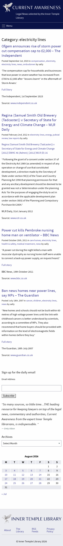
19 (23, 479)
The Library (20, 530)
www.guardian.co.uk (21, 355)
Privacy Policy (50, 530)
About (7, 530)
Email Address (8, 379)
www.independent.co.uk (23, 103)
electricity (50, 61)
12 (23, 474)
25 (14, 483)
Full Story (7, 89)
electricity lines (9, 64)
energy (48, 134)
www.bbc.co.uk (18, 278)
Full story (7, 265)
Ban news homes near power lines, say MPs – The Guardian (29, 293)
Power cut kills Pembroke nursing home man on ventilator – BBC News (30, 232)
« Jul (4, 494)
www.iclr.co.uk (18, 218)
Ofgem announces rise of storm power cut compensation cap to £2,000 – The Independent (31, 51)
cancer (29, 300)
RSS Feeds (35, 530)
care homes (35, 240)
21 (40, 479)
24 (6, 483)
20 (31, 479)
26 (23, 483)
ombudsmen (29, 64)
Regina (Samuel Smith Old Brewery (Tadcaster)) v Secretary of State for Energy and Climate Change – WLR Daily (29, 122)
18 (14, 479)
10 (6, 474)
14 (40, 474)
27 (31, 483)
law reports (14, 138)
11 (14, 474)
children (37, 300)
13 (31, 474)
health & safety (9, 243)
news (19, 64)
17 (6, 479)
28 (40, 483)
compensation (38, 61)
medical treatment (26, 243)
